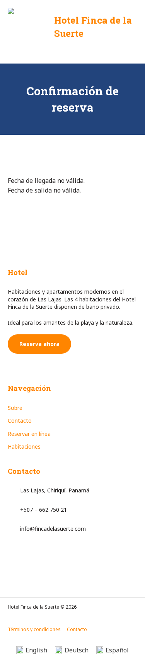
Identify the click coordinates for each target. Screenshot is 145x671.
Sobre (15, 407)
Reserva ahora (39, 344)
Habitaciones (24, 446)
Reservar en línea (29, 433)
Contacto (20, 420)
